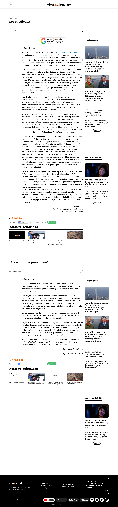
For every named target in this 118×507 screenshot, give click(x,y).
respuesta (45, 55)
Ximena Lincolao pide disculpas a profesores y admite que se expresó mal (96, 183)
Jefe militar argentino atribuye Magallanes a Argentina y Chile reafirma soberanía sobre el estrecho (95, 96)
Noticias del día (93, 157)
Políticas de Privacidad (45, 489)
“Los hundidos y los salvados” (66, 52)
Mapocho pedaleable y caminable (16, 240)
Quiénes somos (44, 483)
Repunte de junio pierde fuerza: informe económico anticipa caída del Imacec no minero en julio (96, 66)
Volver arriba (12, 500)
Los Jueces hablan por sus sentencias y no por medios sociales (36, 241)
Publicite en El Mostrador (67, 484)
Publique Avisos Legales (67, 486)
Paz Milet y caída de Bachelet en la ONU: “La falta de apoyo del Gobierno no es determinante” (96, 123)
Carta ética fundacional (46, 485)
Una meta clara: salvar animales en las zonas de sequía (74, 241)
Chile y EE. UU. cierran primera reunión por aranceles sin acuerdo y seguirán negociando (94, 113)
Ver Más (96, 130)
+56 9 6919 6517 (13, 489)
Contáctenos (64, 488)
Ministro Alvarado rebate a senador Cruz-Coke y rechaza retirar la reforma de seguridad (97, 195)
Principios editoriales (45, 487)
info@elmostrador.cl (21, 489)
